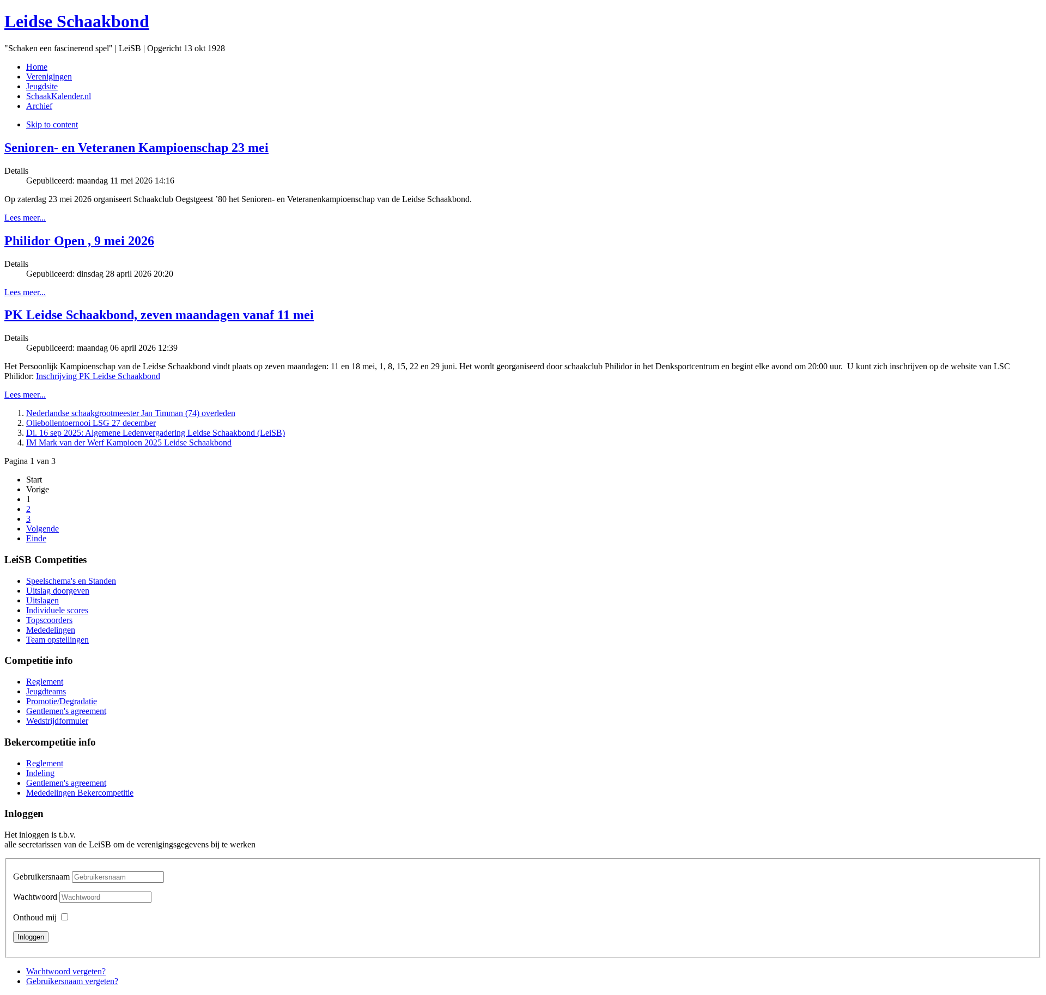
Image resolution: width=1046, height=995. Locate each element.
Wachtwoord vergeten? (66, 971)
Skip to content (52, 124)
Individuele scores (57, 610)
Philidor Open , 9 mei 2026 (79, 241)
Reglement (44, 681)
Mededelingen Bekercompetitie (79, 792)
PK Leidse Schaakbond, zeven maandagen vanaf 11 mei (159, 315)
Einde (36, 538)
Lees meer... (25, 217)
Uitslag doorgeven (57, 590)
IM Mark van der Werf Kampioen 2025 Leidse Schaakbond (129, 442)
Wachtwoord (36, 896)
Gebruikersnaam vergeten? (72, 981)
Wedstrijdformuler (57, 720)
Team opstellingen (57, 639)
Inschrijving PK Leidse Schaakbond (98, 376)
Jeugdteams (46, 691)
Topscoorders (49, 620)
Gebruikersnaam (41, 876)
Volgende (42, 528)
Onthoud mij (35, 917)
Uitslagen (42, 600)
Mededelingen (50, 629)
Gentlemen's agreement (66, 711)
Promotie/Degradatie (61, 701)
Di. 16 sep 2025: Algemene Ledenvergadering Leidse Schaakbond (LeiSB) (155, 432)
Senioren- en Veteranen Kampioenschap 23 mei (136, 148)
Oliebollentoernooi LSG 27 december (91, 423)
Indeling (40, 773)
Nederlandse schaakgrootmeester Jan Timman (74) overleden (130, 413)
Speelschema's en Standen (71, 580)
